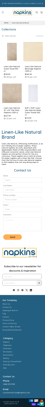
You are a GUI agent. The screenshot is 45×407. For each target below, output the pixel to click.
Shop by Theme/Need (12, 361)
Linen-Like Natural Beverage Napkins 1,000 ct (33, 68)
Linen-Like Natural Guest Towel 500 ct (12, 68)
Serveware (7, 352)
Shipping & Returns (10, 310)
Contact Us (7, 307)
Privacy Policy (8, 320)
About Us (6, 304)
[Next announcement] (42, 3)
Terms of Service (10, 323)
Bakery (6, 358)
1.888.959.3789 (9, 384)
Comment (7, 214)
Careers (6, 317)
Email (6, 205)
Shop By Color (9, 365)
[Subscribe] (39, 282)
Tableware (7, 345)
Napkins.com (13, 403)
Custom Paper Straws (11, 327)
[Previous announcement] (2, 3)
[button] (2, 12)
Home (6, 23)
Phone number (9, 195)
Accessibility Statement (12, 330)
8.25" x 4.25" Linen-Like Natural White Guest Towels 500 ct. (33, 111)
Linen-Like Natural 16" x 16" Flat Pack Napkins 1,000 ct (12, 110)
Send (12, 237)
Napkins (6, 342)
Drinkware (7, 348)
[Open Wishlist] (42, 404)
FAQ (4, 314)
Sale (5, 368)
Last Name (7, 185)
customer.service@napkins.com (16, 393)
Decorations (8, 355)
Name (5, 176)
